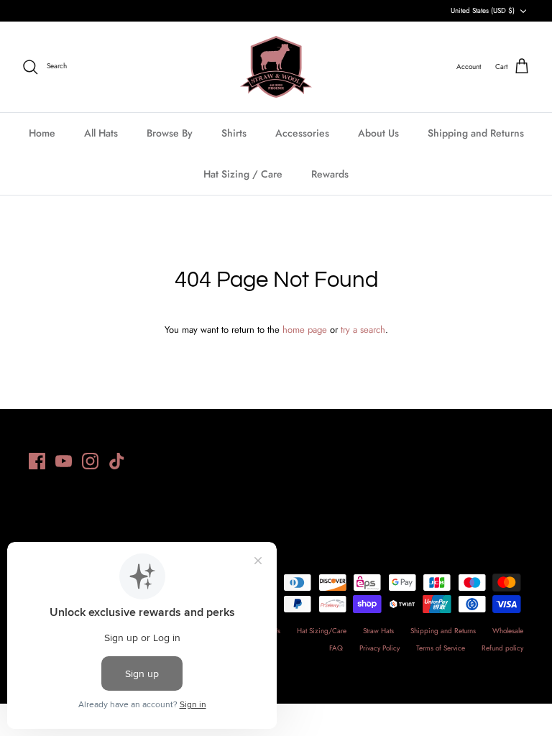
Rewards (330, 174)
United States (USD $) (483, 10)
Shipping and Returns (476, 133)
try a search (363, 329)
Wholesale (507, 630)
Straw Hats (378, 630)
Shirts (234, 133)
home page (304, 329)
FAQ (336, 648)
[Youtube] (63, 461)
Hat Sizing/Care (321, 630)
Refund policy (502, 648)
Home (42, 133)
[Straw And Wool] (276, 67)
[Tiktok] (117, 461)
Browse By (170, 133)
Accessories (302, 133)
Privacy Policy (379, 648)
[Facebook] (37, 461)
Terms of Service (440, 648)
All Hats (101, 133)
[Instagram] (90, 461)
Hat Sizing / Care (242, 174)
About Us (378, 133)
